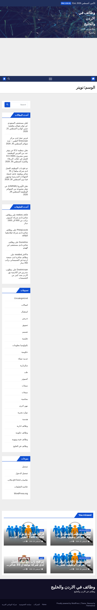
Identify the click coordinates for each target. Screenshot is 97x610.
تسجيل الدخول (22, 473)
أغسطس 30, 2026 (35, 541)
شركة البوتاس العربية (9, 604)
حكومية (24, 352)
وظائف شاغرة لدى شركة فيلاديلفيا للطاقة (16, 233)
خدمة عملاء (23, 359)
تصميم (25, 332)
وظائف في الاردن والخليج (87, 18)
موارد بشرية (23, 412)
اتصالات (24, 305)
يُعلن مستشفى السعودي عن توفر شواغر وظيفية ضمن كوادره (18, 126)
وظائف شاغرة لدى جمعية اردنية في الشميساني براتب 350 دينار (16, 260)
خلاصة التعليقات (21, 487)
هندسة (25, 419)
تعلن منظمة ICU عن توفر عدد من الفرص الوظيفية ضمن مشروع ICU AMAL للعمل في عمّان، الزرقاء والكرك (17, 156)
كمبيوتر (25, 379)
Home (44, 604)
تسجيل (25, 467)
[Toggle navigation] (50, 79)
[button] (9, 79)
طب (26, 372)
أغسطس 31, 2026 (81, 541)
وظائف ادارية (22, 426)
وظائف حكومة (22, 433)
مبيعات (25, 386)
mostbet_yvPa (21, 254)
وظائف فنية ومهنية (20, 439)
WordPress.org (21, 493)
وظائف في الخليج (20, 446)
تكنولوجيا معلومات (20, 345)
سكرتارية (24, 365)
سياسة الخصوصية (25, 604)
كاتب (70, 541)
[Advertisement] (48, 57)
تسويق (25, 325)
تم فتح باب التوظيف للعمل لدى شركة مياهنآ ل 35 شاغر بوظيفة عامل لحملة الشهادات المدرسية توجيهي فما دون (16, 174)
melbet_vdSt (22, 215)
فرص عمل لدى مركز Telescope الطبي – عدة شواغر (17, 141)
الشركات (37, 604)
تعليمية (25, 339)
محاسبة (24, 399)
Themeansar (90, 606)
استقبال (24, 312)
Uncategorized (21, 298)
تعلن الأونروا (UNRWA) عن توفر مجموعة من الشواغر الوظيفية (16, 189)
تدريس (25, 318)
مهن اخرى (23, 406)
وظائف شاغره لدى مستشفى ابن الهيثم (17, 245)
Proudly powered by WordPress (68, 603)
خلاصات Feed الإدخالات (18, 480)
